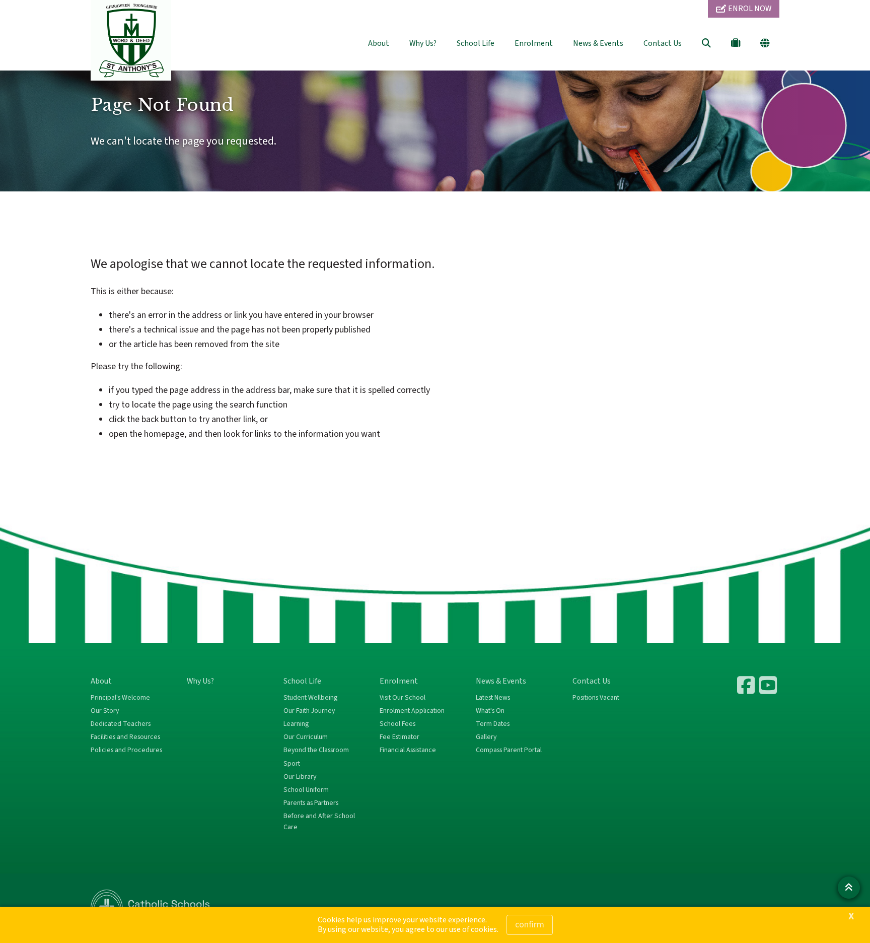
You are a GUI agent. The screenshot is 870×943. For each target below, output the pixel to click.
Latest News (493, 698)
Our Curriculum (305, 737)
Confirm (529, 924)
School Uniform (306, 790)
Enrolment (534, 43)
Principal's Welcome (120, 698)
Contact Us (662, 43)
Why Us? (423, 43)
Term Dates (493, 724)
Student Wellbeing (310, 698)
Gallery (486, 737)
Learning (296, 724)
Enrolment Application (412, 711)
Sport (291, 764)
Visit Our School (402, 698)
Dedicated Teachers (121, 724)
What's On (490, 711)
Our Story (105, 711)
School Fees (397, 724)
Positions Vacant (595, 698)
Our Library (299, 777)
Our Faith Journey (309, 711)
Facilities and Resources (125, 737)
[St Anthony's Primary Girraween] (769, 685)
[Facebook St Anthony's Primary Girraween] (747, 685)
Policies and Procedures (126, 750)
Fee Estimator (399, 737)
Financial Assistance (408, 750)
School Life (475, 43)
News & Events (598, 43)
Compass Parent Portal (509, 750)
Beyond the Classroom (316, 750)
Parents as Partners (310, 803)
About (378, 43)
